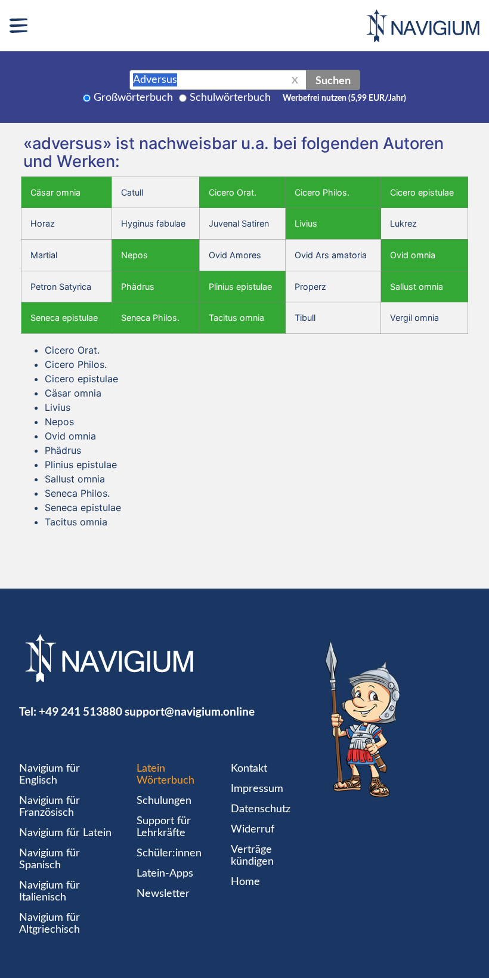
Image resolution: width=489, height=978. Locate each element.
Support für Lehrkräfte (164, 827)
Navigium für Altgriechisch (49, 923)
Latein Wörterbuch (165, 774)
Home (245, 882)
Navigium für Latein (65, 833)
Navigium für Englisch (49, 774)
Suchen (333, 79)
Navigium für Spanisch (49, 859)
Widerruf (252, 829)
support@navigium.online (190, 711)
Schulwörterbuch (230, 97)
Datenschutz (260, 809)
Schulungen (164, 801)
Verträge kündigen (252, 855)
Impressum (257, 789)
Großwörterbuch (133, 97)
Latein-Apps (165, 873)
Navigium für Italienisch (49, 891)
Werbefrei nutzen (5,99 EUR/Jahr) (344, 98)
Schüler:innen (169, 853)
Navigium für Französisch (49, 807)
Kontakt (249, 768)
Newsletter (163, 894)
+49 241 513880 (80, 711)
